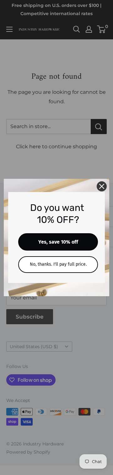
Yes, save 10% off (58, 242)
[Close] (101, 186)
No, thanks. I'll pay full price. (58, 264)
